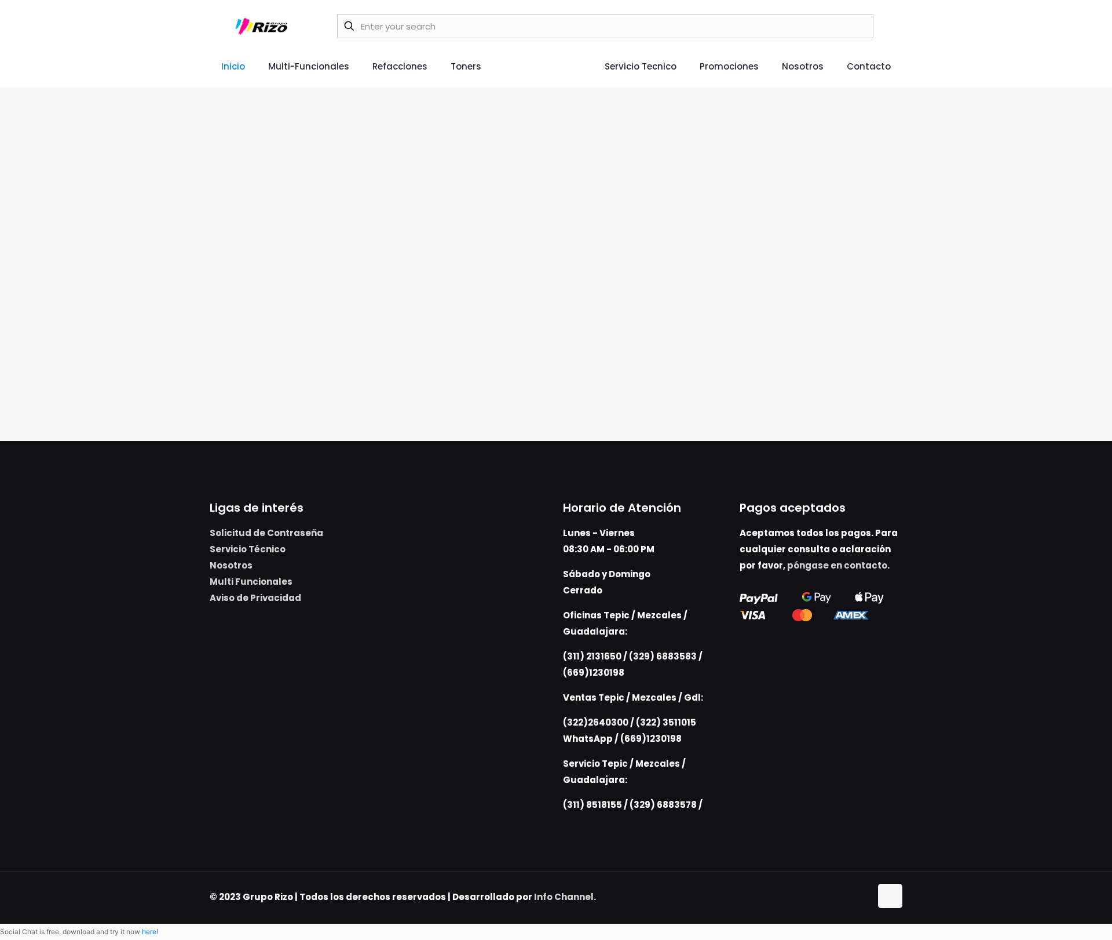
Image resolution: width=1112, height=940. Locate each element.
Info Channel (564, 897)
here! (150, 931)
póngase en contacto (837, 565)
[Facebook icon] (850, 897)
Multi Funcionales (251, 581)
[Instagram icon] (862, 897)
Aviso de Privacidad (255, 598)
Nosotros (231, 565)
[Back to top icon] (890, 896)
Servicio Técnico (248, 549)
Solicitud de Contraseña (266, 533)
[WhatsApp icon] (837, 897)
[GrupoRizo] (263, 26)
